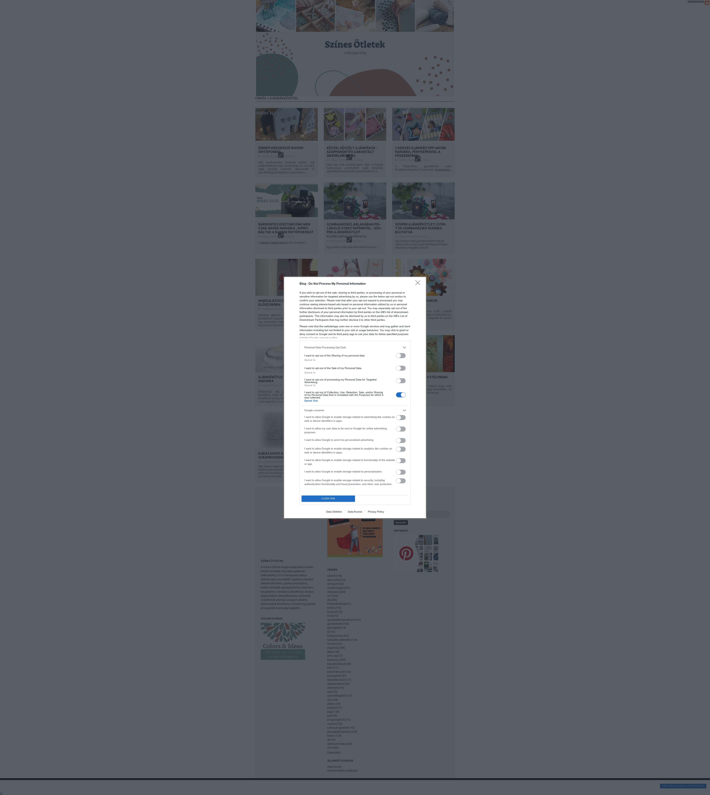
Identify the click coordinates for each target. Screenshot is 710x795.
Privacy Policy (376, 511)
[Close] (418, 283)
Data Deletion (334, 511)
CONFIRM (328, 498)
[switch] (401, 355)
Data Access (355, 511)
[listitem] (355, 347)
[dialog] (355, 397)
